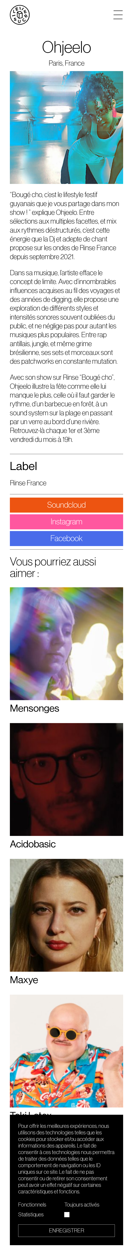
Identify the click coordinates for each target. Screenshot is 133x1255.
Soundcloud (66, 505)
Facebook (66, 538)
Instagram (66, 522)
